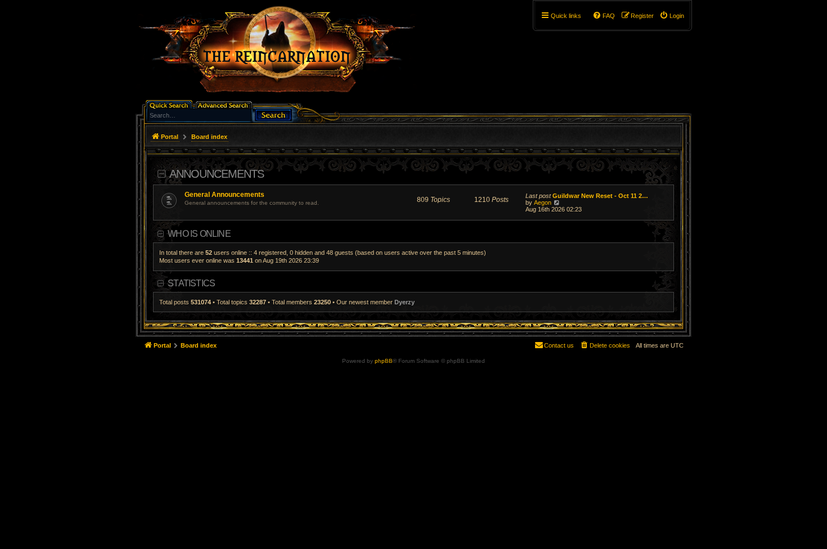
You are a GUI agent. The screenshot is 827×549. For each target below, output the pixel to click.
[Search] (273, 114)
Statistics (191, 283)
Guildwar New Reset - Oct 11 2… (600, 195)
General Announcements (224, 195)
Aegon (542, 202)
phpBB (384, 361)
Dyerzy (404, 302)
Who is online (199, 233)
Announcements (216, 174)
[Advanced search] (225, 104)
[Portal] (282, 54)
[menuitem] (671, 15)
